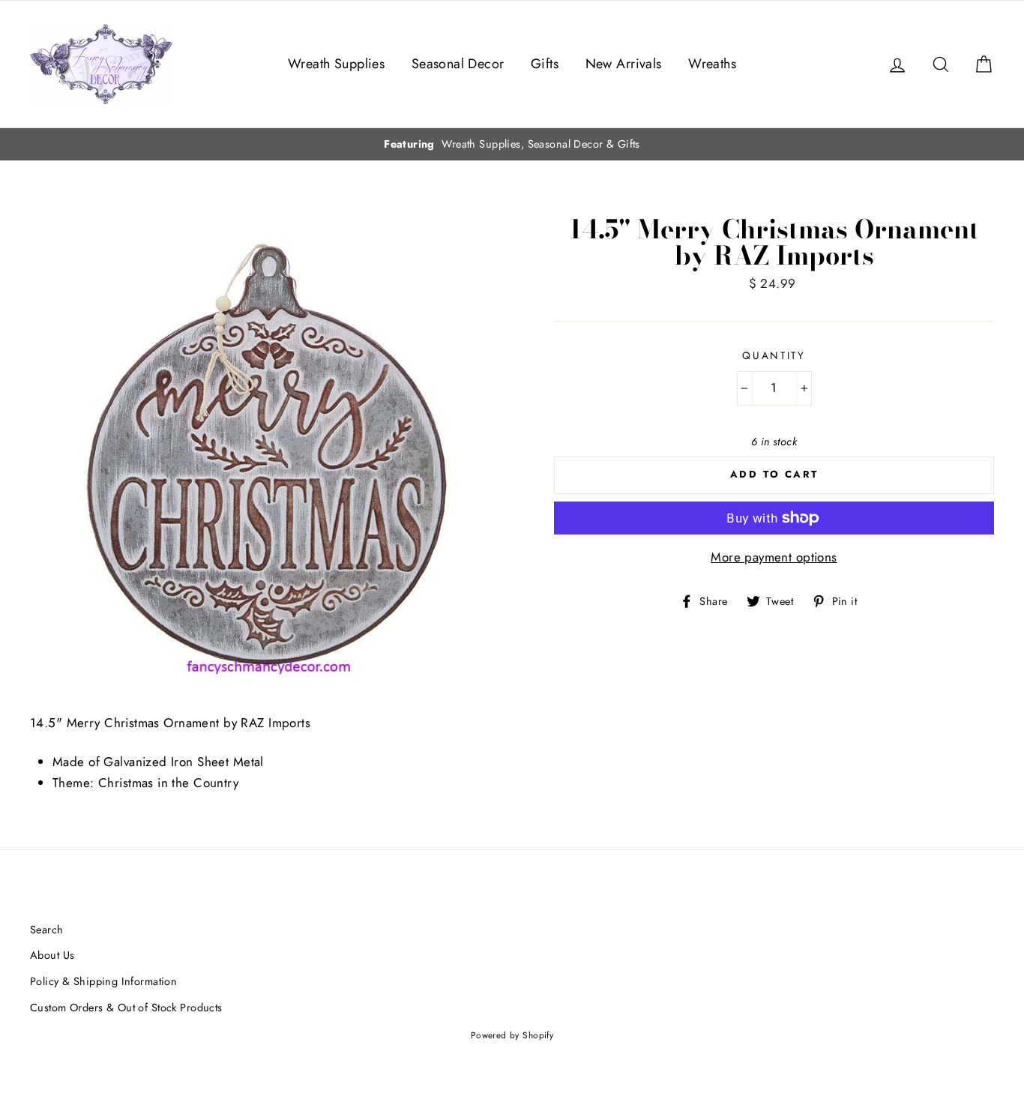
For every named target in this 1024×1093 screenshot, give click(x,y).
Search (47, 929)
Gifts (544, 63)
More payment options (774, 557)
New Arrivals (623, 63)
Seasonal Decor (458, 63)
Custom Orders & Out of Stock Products (126, 1007)
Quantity (774, 355)
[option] (512, 144)
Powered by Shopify (512, 1035)
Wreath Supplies (336, 63)
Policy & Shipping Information (103, 981)
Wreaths (712, 63)
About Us (52, 955)
